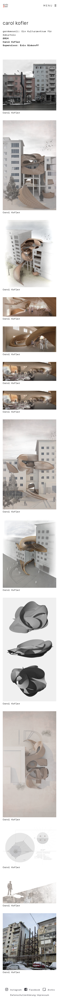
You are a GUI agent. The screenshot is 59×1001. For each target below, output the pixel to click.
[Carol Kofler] (29, 85)
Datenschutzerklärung (23, 995)
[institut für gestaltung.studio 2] (5, 5)
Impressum (43, 995)
